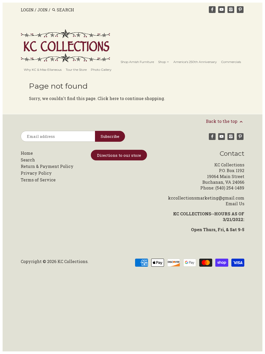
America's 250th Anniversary (195, 62)
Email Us (235, 203)
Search (28, 159)
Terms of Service (38, 179)
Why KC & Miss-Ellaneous (43, 70)
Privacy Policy (36, 173)
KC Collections (72, 261)
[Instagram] (230, 9)
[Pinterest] (240, 9)
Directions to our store (119, 155)
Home (27, 153)
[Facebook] (212, 9)
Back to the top (222, 121)
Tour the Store (76, 70)
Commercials (231, 62)
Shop (162, 62)
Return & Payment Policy (47, 166)
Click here (108, 98)
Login (27, 9)
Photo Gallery (101, 70)
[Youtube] (221, 9)
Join (42, 9)
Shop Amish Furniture (137, 62)
